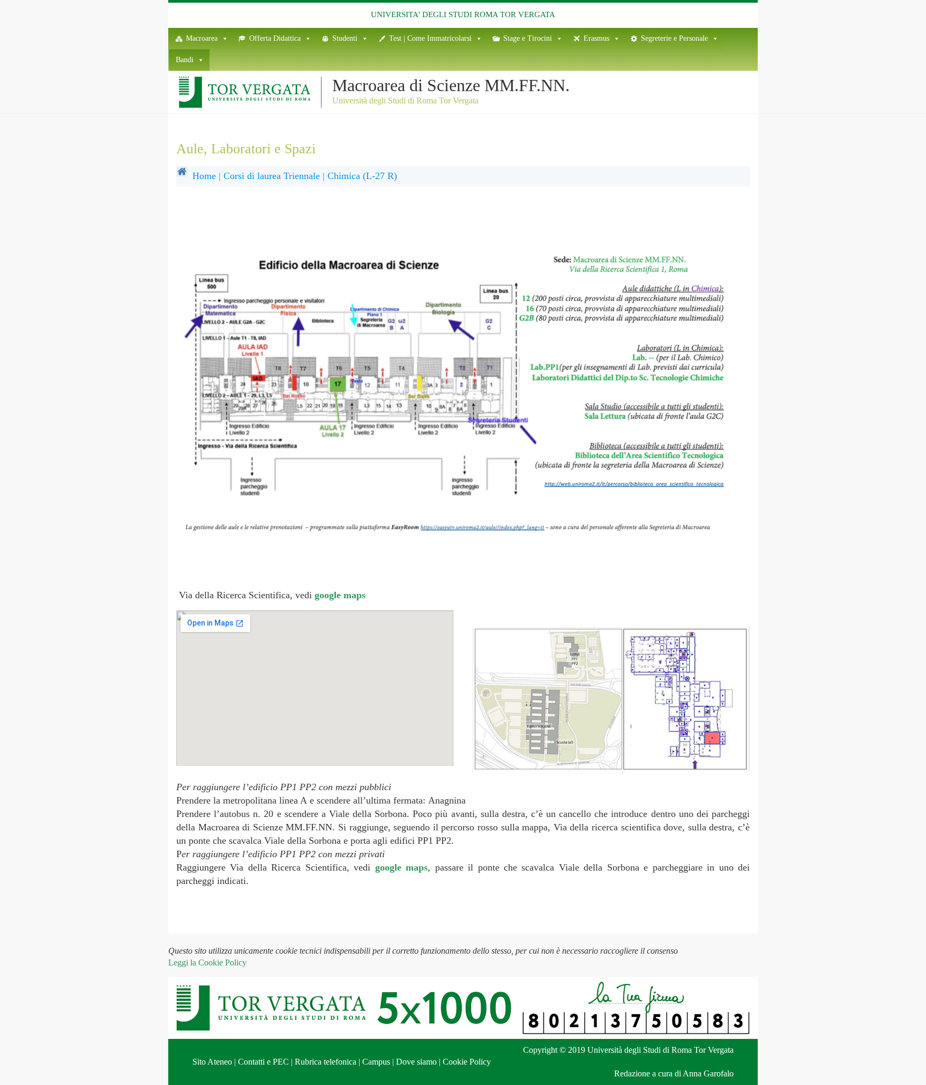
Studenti (344, 38)
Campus (376, 1061)
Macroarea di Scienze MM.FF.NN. (451, 85)
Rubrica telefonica (325, 1061)
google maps (340, 595)
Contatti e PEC (263, 1061)
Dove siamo (416, 1061)
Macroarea (202, 38)
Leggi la (207, 962)
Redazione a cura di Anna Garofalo (674, 1073)
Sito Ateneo (212, 1061)
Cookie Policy (467, 1061)
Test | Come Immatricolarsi (430, 38)
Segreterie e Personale (674, 38)
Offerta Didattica (275, 38)
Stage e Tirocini (527, 38)
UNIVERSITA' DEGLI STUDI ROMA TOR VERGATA (463, 14)
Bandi (184, 60)
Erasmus (596, 38)
